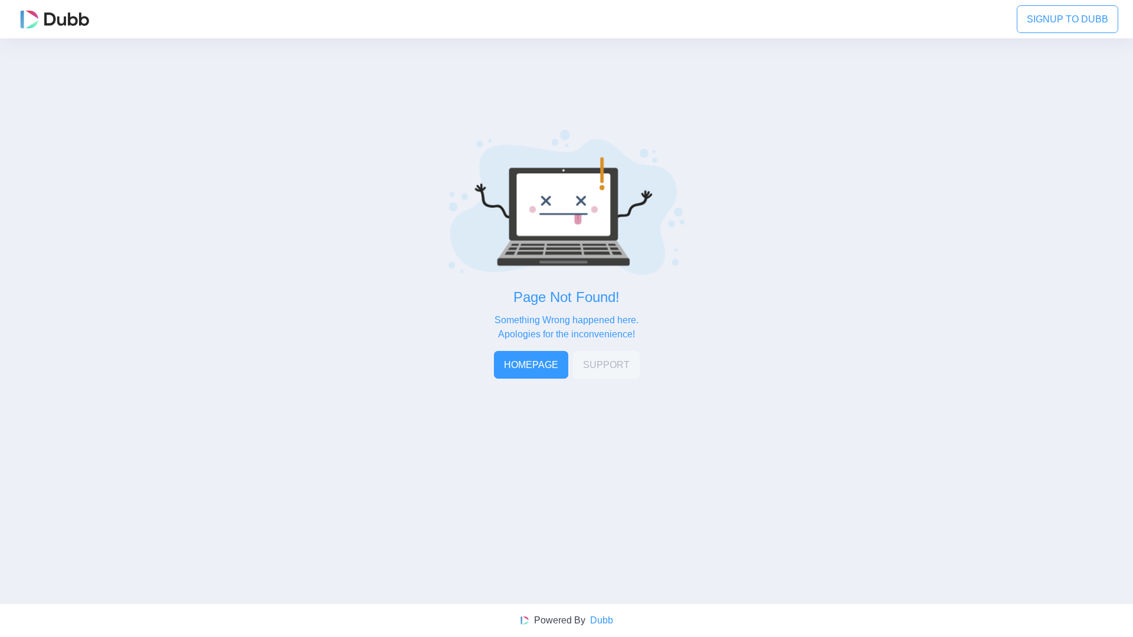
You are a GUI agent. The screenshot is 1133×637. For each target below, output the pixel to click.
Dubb (601, 620)
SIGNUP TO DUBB (1067, 19)
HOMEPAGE (531, 365)
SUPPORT (606, 365)
